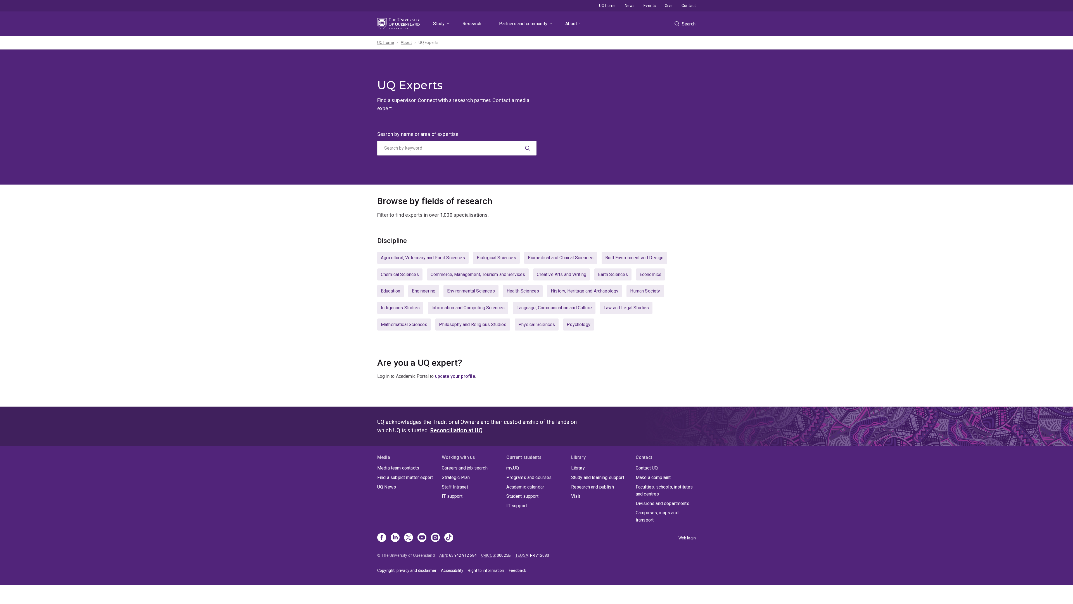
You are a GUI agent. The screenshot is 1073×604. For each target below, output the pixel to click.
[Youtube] (421, 538)
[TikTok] (448, 538)
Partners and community (523, 23)
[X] (408, 538)
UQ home (607, 5)
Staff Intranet (455, 487)
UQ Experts (429, 42)
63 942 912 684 (463, 555)
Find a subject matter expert (405, 477)
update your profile (455, 376)
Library (578, 468)
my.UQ (512, 468)
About (571, 23)
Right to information (486, 570)
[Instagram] (435, 538)
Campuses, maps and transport (657, 516)
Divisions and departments (662, 503)
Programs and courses (529, 477)
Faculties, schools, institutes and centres (664, 490)
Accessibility (452, 570)
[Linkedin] (395, 538)
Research (471, 23)
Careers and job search (465, 468)
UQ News (386, 487)
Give (669, 5)
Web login (687, 538)
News (630, 5)
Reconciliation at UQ (456, 430)
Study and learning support (597, 477)
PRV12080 (539, 555)
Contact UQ (647, 468)
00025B (504, 555)
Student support (522, 496)
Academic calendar (525, 487)
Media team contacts (398, 468)
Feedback (517, 570)
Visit (575, 496)
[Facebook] (381, 538)
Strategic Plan (456, 477)
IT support (452, 496)
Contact (689, 5)
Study (439, 23)
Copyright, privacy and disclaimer (406, 570)
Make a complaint (653, 477)
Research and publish (592, 487)
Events (650, 5)
